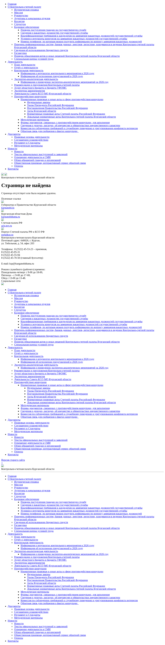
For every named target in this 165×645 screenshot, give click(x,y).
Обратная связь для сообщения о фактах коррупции (50, 131)
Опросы (18, 166)
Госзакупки (20, 53)
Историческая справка (26, 9)
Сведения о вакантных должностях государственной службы (54, 32)
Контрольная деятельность (28, 70)
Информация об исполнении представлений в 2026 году (52, 76)
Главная (12, 4)
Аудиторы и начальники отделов (32, 18)
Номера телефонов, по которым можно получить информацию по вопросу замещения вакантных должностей (81, 41)
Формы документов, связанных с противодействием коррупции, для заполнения (65, 122)
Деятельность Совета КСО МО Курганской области (42, 93)
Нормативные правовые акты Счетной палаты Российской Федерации (66, 113)
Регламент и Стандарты (27, 142)
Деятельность (15, 61)
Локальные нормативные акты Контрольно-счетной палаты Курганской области (71, 116)
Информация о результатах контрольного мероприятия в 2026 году (57, 73)
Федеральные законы (38, 102)
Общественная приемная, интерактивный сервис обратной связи (50, 163)
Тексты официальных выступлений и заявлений (41, 154)
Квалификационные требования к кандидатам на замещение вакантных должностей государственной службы (81, 35)
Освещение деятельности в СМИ (32, 157)
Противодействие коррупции (30, 96)
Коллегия (19, 21)
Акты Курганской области (41, 111)
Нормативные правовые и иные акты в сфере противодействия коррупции (62, 99)
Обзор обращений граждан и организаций (37, 160)
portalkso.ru (7, 234)
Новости (12, 148)
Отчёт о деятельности (26, 67)
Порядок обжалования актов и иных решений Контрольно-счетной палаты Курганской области (67, 56)
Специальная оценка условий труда (33, 59)
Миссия (18, 12)
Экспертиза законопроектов (29, 90)
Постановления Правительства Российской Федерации (57, 108)
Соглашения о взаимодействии (31, 140)
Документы (14, 134)
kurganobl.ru (7, 207)
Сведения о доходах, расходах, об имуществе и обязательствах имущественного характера (70, 125)
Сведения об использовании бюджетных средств (41, 50)
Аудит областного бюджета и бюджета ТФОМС (40, 87)
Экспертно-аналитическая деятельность (36, 79)
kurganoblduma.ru (10, 216)
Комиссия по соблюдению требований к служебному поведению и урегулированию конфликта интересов (79, 128)
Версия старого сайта (13, 460)
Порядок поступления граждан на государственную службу (53, 30)
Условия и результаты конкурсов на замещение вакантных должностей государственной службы (74, 38)
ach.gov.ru (6, 225)
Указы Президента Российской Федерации (50, 105)
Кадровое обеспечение (26, 27)
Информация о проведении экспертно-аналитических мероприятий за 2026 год (64, 82)
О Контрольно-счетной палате (24, 6)
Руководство (21, 15)
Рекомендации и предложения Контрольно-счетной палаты (47, 85)
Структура (20, 24)
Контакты (13, 168)
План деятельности (24, 64)
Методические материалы (35, 119)
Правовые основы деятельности (31, 137)
